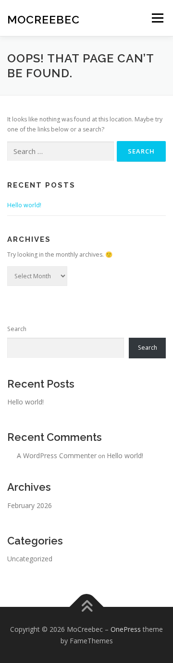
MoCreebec (43, 18)
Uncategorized (29, 558)
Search (16, 329)
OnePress (126, 629)
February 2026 (29, 505)
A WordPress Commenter (57, 455)
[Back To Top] (87, 607)
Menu (157, 18)
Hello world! (24, 205)
